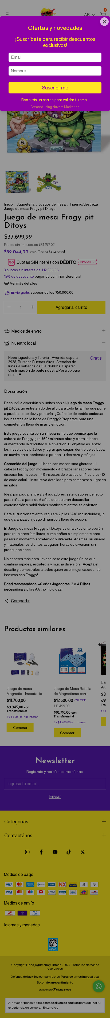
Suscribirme (55, 88)
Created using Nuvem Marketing (55, 107)
